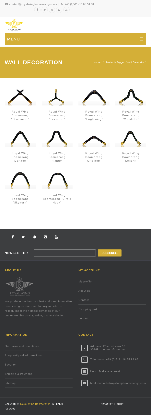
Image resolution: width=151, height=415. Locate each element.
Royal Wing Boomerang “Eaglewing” (94, 115)
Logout (83, 318)
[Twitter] (44, 10)
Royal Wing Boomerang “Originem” (94, 157)
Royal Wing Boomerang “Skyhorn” (20, 198)
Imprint (119, 403)
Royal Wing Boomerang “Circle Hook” (57, 198)
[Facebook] (37, 10)
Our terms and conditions (22, 346)
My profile (85, 281)
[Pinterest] (52, 10)
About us (84, 290)
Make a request (109, 371)
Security (10, 364)
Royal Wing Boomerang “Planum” (57, 157)
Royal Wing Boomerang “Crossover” (20, 115)
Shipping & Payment (18, 373)
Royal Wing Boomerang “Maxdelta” (131, 115)
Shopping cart (87, 309)
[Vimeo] (59, 10)
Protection (107, 403)
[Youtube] (66, 10)
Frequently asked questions (23, 355)
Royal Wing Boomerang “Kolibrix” (131, 157)
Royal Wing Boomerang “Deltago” (20, 157)
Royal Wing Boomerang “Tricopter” (57, 115)
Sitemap (10, 383)
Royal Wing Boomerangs (35, 403)
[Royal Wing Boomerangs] (14, 25)
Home (97, 62)
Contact (83, 299)
